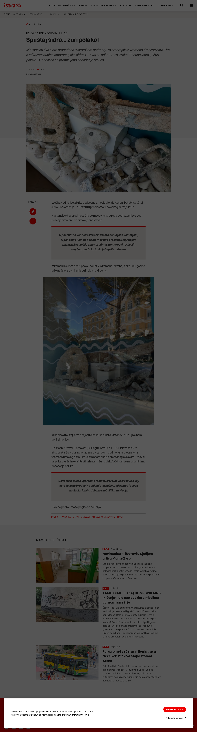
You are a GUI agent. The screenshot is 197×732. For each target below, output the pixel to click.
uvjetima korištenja (79, 714)
